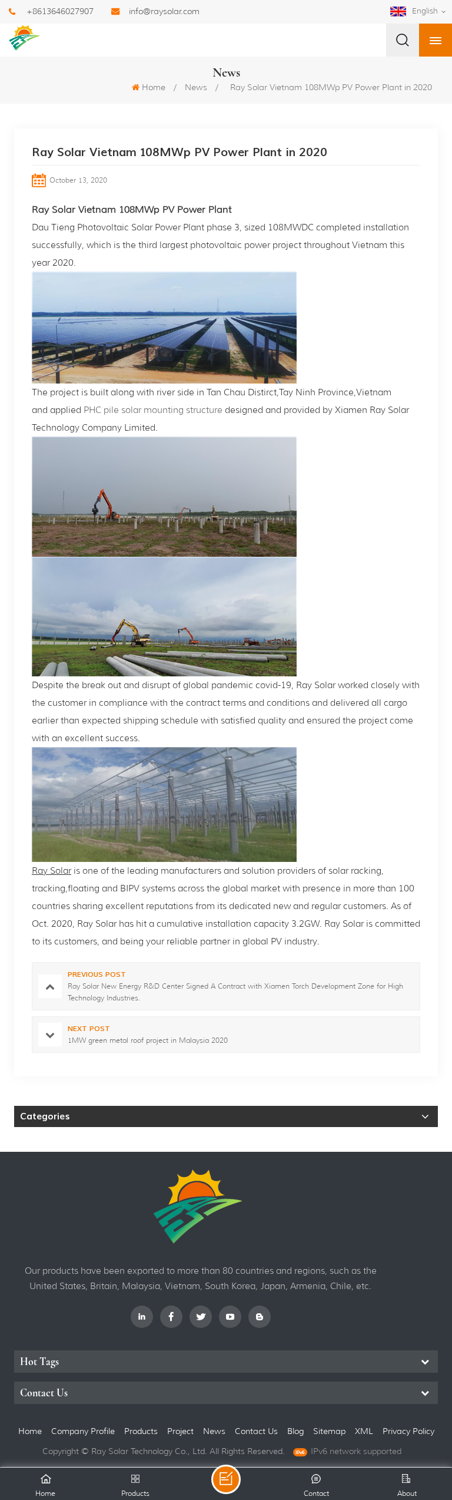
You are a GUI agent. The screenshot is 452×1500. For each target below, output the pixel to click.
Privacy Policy (408, 1431)
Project (180, 1431)
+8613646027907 (60, 11)
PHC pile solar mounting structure (153, 410)
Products (141, 1431)
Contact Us (256, 1431)
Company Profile (83, 1431)
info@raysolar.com (164, 11)
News (196, 87)
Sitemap (329, 1431)
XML (364, 1431)
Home (153, 87)
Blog (295, 1431)
